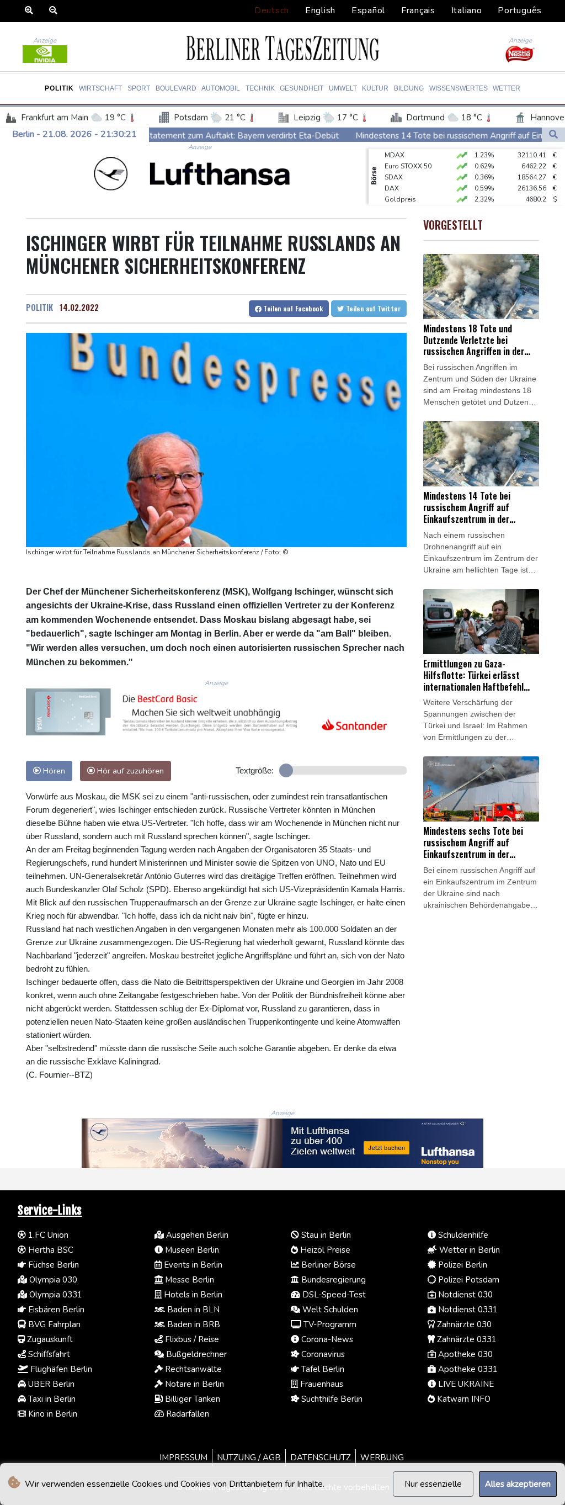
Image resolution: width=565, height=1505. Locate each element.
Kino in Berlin (51, 1413)
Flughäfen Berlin (60, 1369)
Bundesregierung (332, 1279)
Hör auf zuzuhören (129, 770)
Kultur (375, 88)
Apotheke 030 (464, 1354)
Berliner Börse (327, 1264)
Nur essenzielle (433, 1484)
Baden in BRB (192, 1324)
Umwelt (343, 88)
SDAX (394, 166)
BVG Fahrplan (53, 1324)
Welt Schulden (329, 1309)
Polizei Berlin (461, 1264)
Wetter (506, 88)
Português (520, 10)
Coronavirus (322, 1354)
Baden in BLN (192, 1309)
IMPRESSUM (183, 1457)
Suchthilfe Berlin (331, 1399)
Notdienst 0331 (467, 1309)
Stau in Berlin (325, 1235)
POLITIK (39, 307)
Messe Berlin (188, 1279)
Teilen (292, 308)
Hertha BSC (49, 1249)
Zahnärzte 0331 (466, 1339)
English (320, 10)
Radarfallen (186, 1413)
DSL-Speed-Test (333, 1294)
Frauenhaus (320, 1384)
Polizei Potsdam (467, 1279)
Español (368, 10)
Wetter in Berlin (468, 1249)
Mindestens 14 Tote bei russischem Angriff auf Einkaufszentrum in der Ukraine (419, 135)
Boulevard (176, 88)
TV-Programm (328, 1324)
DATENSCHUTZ (320, 1457)
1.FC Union (47, 1235)
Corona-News (326, 1339)
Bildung (409, 88)
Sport (138, 88)
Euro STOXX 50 (408, 155)
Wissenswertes (458, 88)
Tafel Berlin (321, 1369)
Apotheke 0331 (467, 1369)
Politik (59, 88)
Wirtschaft (100, 88)
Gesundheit (301, 88)
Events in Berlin (192, 1264)
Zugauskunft (49, 1339)
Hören (53, 770)
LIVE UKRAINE (465, 1384)
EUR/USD (399, 199)
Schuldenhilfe (462, 1235)
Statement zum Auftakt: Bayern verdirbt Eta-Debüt (160, 135)
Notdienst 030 (464, 1294)
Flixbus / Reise (191, 1339)
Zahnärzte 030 (463, 1324)
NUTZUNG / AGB (249, 1457)
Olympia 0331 (54, 1294)
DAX (392, 177)
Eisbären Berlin (55, 1309)
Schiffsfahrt (48, 1354)
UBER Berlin (50, 1384)
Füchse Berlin (52, 1264)
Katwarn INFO (463, 1399)
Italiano (466, 10)
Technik (260, 88)
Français (418, 10)
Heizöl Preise (324, 1249)
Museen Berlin (191, 1249)
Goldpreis (400, 188)
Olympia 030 (52, 1279)
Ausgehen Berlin (196, 1235)
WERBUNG (382, 1457)
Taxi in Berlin (51, 1399)
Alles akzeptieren (518, 1484)
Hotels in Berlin (192, 1294)
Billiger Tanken (191, 1399)
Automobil (220, 88)
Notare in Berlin (193, 1384)
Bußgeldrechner (195, 1354)
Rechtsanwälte (192, 1369)
